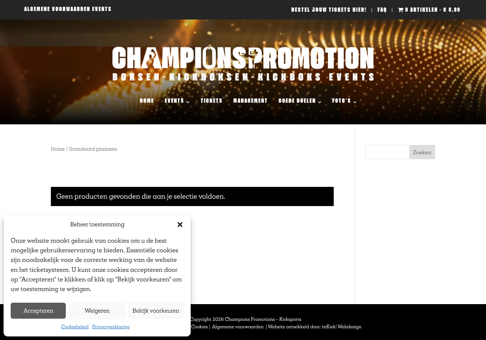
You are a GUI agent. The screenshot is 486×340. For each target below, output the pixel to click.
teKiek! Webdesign (341, 327)
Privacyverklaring (111, 327)
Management (250, 102)
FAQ (382, 11)
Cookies (199, 327)
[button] (180, 224)
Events (174, 102)
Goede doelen (297, 102)
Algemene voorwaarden (238, 327)
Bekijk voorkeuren (155, 310)
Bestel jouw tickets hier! (329, 11)
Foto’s (341, 102)
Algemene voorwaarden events (68, 10)
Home (147, 102)
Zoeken (422, 152)
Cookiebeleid (75, 327)
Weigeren (97, 310)
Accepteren (38, 310)
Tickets (212, 102)
